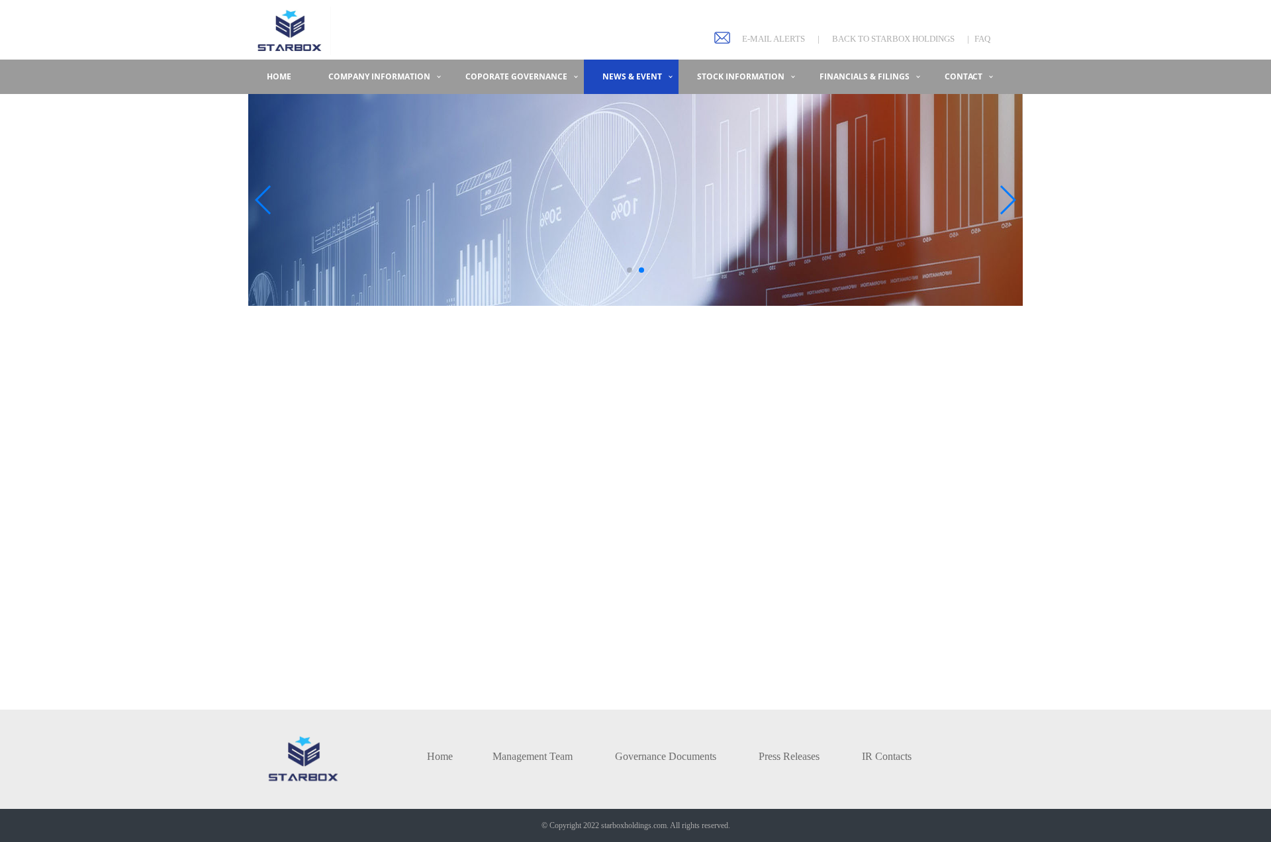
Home (279, 76)
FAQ (982, 39)
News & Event (632, 76)
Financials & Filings (865, 76)
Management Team (533, 756)
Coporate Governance (516, 76)
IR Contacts (887, 756)
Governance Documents (665, 756)
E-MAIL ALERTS (773, 39)
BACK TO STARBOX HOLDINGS (893, 39)
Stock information (740, 76)
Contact (963, 76)
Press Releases (789, 756)
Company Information (379, 76)
